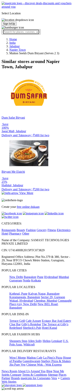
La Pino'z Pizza (52, 357)
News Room (9, 371)
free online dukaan (28, 206)
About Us (24, 371)
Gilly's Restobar (31, 324)
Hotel (5, 233)
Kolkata (36, 280)
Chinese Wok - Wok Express (44, 364)
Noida (26, 280)
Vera (54, 378)
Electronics (63, 230)
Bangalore (30, 277)
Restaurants (9, 230)
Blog (49, 371)
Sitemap (53, 374)
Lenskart (56, 341)
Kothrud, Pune (18, 293)
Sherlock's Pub (32, 327)
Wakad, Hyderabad (21, 300)
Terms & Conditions (34, 374)
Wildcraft (29, 344)
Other (25, 233)
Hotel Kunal (49, 327)
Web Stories (9, 381)
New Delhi (16, 277)
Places (62, 374)
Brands (15, 378)
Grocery (42, 230)
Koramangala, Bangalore (24, 297)
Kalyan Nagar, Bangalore (44, 293)
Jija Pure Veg (17, 364)
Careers (65, 378)
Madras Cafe (34, 357)
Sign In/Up (9, 23)
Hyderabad (51, 277)
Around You (38, 371)
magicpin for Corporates (35, 378)
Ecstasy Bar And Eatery (56, 320)
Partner (6, 378)
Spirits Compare (11, 374)
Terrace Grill (17, 320)
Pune (40, 277)
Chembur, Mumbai (45, 300)
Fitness (51, 230)
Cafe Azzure (33, 320)
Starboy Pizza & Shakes (56, 361)
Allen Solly (35, 341)
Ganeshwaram (31, 361)
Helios (47, 341)
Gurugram (15, 280)
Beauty (21, 230)
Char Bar (15, 324)
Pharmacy (15, 233)
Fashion (31, 230)
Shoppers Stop (18, 341)
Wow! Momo (17, 357)
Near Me (58, 371)
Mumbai (64, 277)
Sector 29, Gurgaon (53, 297)
